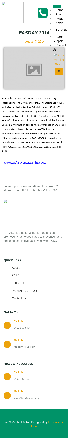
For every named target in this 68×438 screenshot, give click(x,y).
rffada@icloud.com (24, 346)
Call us (18, 321)
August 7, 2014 (35, 41)
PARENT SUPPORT (25, 290)
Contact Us (59, 47)
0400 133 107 (22, 378)
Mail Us (19, 340)
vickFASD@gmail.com (26, 397)
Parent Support (58, 39)
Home (59, 10)
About (59, 14)
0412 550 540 (22, 327)
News (59, 23)
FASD (59, 18)
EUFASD (18, 283)
